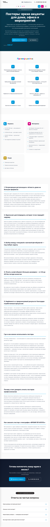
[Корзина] (45, 6)
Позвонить (33, 40)
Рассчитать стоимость (20, 40)
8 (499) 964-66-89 (34, 479)
